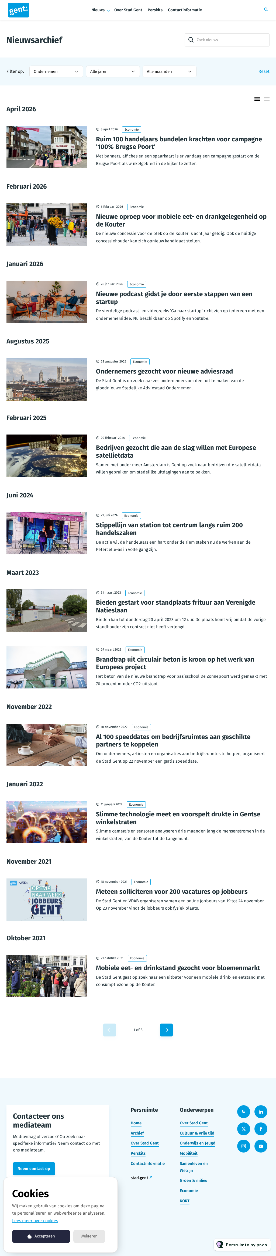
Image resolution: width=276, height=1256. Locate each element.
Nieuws (98, 10)
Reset (264, 71)
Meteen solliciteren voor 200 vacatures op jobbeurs (172, 891)
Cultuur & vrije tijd (197, 1133)
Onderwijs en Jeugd (197, 1143)
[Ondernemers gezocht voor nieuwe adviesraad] (46, 379)
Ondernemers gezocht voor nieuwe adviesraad (164, 371)
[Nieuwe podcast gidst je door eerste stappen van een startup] (46, 302)
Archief (137, 1133)
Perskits (155, 10)
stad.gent (139, 1177)
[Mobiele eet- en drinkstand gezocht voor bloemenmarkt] (46, 976)
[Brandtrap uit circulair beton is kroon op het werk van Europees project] (46, 667)
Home (136, 1123)
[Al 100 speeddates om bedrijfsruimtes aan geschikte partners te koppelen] (46, 745)
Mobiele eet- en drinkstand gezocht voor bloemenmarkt (178, 968)
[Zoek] (191, 39)
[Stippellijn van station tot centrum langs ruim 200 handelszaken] (46, 533)
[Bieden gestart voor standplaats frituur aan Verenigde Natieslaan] (46, 610)
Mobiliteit (189, 1153)
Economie (132, 129)
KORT (184, 1200)
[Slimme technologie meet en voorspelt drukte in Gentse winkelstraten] (46, 822)
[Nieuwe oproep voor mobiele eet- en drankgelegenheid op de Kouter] (46, 224)
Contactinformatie (185, 10)
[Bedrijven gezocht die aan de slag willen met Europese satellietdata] (46, 456)
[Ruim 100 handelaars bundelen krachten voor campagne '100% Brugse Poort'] (46, 147)
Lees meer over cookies (35, 1220)
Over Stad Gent (128, 10)
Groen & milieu (194, 1180)
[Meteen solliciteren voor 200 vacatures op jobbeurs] (46, 899)
